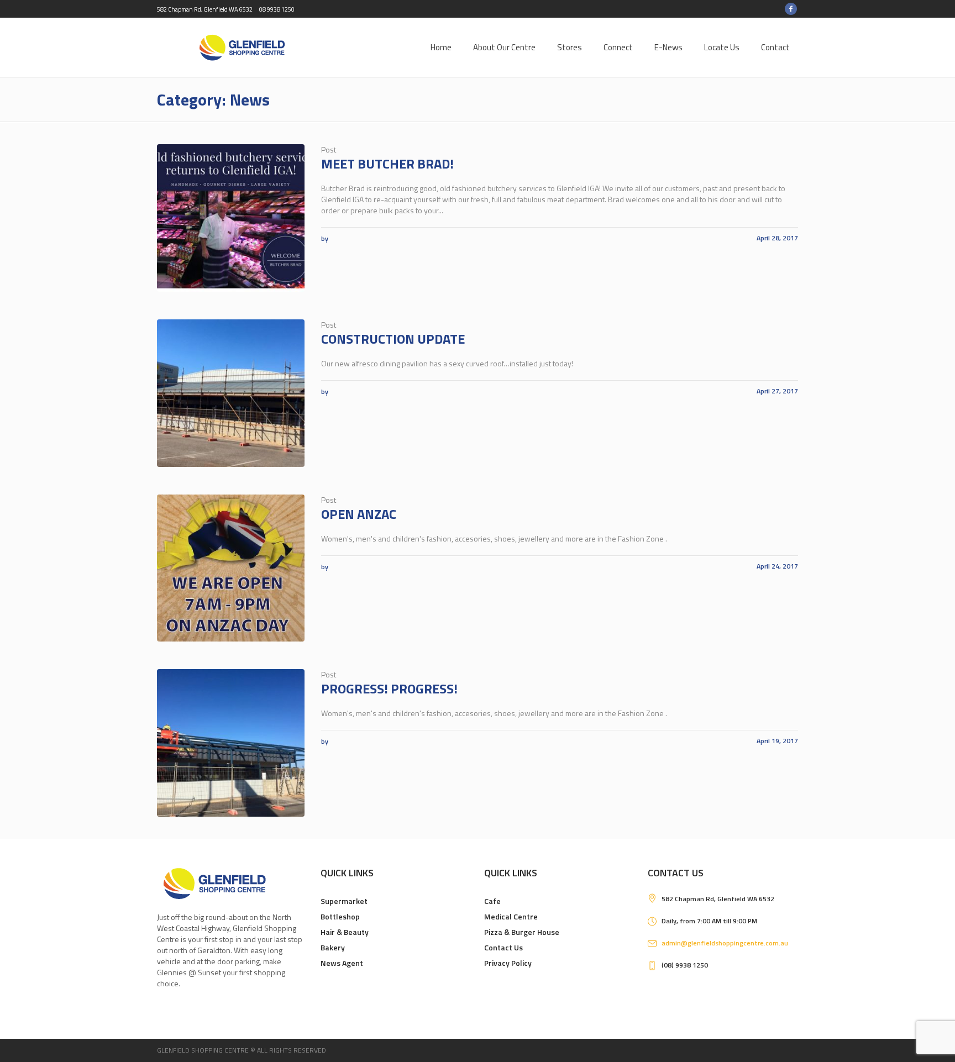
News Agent (342, 963)
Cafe (492, 901)
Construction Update (393, 339)
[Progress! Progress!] (231, 743)
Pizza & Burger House (521, 932)
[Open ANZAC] (231, 568)
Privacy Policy (508, 963)
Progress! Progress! (389, 688)
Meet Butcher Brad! (387, 164)
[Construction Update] (231, 393)
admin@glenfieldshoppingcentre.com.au (725, 943)
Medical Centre (511, 916)
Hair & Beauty (345, 932)
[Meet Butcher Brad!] (231, 218)
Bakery (333, 947)
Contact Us (503, 947)
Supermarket (344, 901)
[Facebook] (791, 9)
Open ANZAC (358, 514)
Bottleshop (340, 916)
